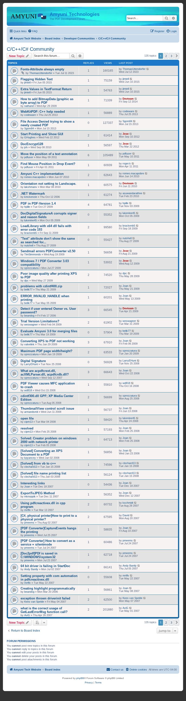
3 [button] (171, 56)
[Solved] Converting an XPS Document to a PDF (41, 452)
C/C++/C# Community (30, 49)
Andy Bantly (31, 569)
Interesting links (33, 483)
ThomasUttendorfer (40, 73)
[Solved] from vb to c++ (38, 463)
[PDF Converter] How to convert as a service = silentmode (48, 542)
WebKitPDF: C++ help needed (43, 111)
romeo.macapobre (35, 177)
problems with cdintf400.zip (41, 286)
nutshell (28, 245)
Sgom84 (29, 128)
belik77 (28, 289)
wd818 (28, 390)
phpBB (80, 678)
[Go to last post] (147, 68)
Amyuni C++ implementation (42, 174)
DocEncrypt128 (32, 144)
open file (27, 418)
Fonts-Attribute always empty (42, 69)
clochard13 (30, 466)
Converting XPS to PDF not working (48, 341)
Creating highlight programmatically (48, 588)
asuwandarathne (132, 193)
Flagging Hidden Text (37, 79)
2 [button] (166, 56)
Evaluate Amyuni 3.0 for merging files (49, 331)
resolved (27, 428)
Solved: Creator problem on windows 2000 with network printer (49, 440)
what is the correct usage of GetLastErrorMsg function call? (44, 610)
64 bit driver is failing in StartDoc (45, 566)
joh (26, 147)
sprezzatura (31, 267)
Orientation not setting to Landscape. (48, 183)
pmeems (29, 522)
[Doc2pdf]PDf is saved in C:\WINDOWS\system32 (39, 555)
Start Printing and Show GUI (42, 134)
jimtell (27, 82)
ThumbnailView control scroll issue (47, 408)
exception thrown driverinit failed (45, 598)
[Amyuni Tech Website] (29, 15)
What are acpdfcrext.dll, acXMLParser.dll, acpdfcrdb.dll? (45, 372)
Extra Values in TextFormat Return (46, 89)
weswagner (31, 324)
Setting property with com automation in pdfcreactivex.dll (49, 577)
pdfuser (28, 157)
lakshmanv (30, 186)
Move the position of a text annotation (49, 154)
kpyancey (30, 457)
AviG (27, 615)
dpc (26, 280)
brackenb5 (30, 232)
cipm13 (28, 421)
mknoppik (30, 496)
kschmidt (128, 502)
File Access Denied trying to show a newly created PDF (47, 123)
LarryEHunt (31, 364)
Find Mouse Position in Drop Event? (48, 164)
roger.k (127, 163)
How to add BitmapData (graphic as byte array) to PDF (47, 100)
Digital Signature (33, 361)
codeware (30, 114)
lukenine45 (30, 220)
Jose (126, 133)
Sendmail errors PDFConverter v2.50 (48, 251)
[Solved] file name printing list (43, 473)
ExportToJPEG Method (38, 493)
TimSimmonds (32, 254)
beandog (29, 315)
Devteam (128, 98)
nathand (29, 105)
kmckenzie (30, 196)
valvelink (29, 344)
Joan (125, 285)
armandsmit (31, 411)
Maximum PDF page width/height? (46, 351)
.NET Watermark (33, 193)
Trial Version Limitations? (40, 321)
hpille (27, 206)
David (126, 515)
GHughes (30, 137)
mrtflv (27, 510)
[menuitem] (33, 31)
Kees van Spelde (34, 601)
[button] (176, 56)
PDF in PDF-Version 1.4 (38, 203)
